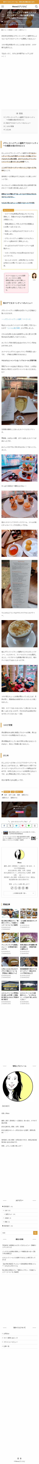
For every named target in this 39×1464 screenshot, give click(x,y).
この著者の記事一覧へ (19, 893)
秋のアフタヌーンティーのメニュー (18, 123)
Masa (19, 862)
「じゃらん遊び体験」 (13, 328)
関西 (7, 1222)
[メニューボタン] (2, 6)
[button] (4, 826)
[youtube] (26, 888)
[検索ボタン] (36, 6)
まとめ (8, 129)
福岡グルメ (18, 21)
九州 (12, 21)
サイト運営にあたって (11, 1338)
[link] (12, 888)
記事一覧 (6, 1346)
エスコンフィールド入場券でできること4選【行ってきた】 (18, 1258)
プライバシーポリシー (11, 1342)
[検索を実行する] (35, 1233)
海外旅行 (8, 1226)
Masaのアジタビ (19, 7)
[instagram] (19, 888)
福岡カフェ (25, 795)
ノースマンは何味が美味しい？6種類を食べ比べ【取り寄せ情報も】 (18, 1252)
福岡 (18, 795)
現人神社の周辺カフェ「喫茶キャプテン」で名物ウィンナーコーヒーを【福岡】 (19, 1271)
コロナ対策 (10, 126)
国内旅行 (6, 21)
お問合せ (6, 1333)
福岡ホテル (14, 797)
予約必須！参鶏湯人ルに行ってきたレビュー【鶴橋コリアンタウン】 (19, 1246)
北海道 (8, 1218)
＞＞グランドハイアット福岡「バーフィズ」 (17, 319)
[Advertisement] (19, 83)
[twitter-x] (15, 888)
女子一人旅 (12, 795)
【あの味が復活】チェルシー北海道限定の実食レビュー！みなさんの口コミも (19, 1265)
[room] (23, 888)
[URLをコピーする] (34, 826)
